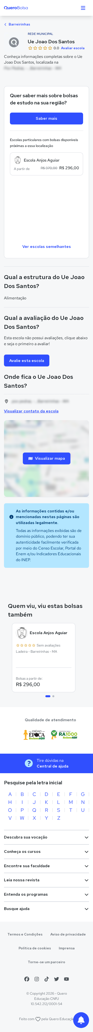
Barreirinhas (19, 24)
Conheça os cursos (22, 851)
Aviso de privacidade (68, 934)
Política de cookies (35, 948)
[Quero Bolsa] (25, 8)
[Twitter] (57, 979)
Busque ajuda (17, 908)
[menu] (83, 8)
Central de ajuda (52, 766)
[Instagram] (37, 979)
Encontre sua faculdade (27, 865)
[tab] (47, 696)
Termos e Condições (24, 934)
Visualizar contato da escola (31, 411)
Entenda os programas (26, 894)
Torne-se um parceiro (46, 962)
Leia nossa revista (21, 880)
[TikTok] (47, 979)
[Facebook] (27, 979)
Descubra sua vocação (25, 837)
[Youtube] (66, 979)
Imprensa (67, 948)
